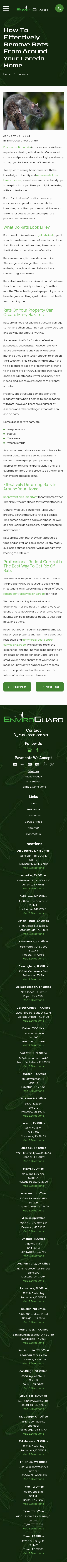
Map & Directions (33, 868)
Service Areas (33, 822)
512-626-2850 (33, 735)
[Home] (32, 8)
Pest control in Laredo (17, 147)
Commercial (33, 815)
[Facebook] (37, 750)
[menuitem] (33, 771)
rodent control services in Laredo (24, 594)
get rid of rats (46, 235)
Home (33, 803)
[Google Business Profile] (30, 750)
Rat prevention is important (20, 497)
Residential (33, 809)
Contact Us (33, 834)
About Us (33, 828)
